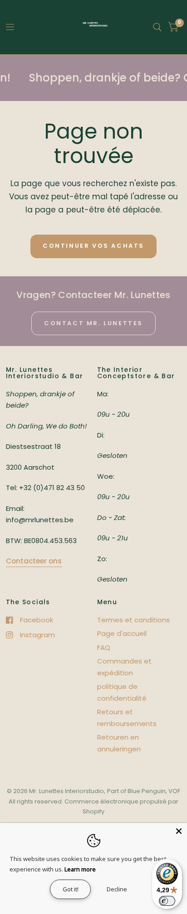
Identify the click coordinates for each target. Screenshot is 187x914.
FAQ (103, 647)
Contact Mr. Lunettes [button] (93, 323)
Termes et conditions (133, 620)
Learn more (80, 869)
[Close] (178, 831)
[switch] (167, 901)
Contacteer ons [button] (34, 561)
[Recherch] (157, 27)
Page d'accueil (122, 633)
